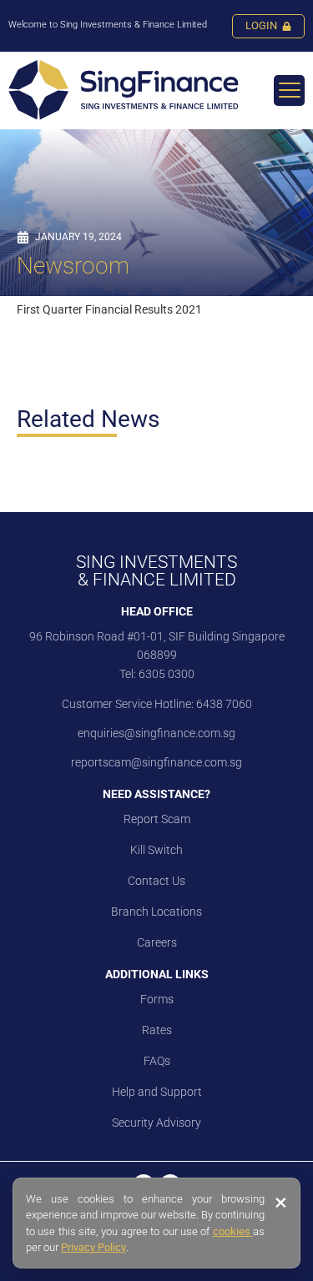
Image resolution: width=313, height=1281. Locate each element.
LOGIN (261, 25)
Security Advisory (156, 1122)
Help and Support (157, 1091)
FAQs (157, 1061)
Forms (157, 999)
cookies (233, 1231)
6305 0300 (166, 674)
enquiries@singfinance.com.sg (156, 733)
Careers (157, 942)
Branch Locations (156, 911)
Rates (157, 1030)
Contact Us (156, 880)
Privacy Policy (93, 1247)
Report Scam (157, 819)
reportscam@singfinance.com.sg (156, 762)
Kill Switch (156, 850)
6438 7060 (223, 704)
